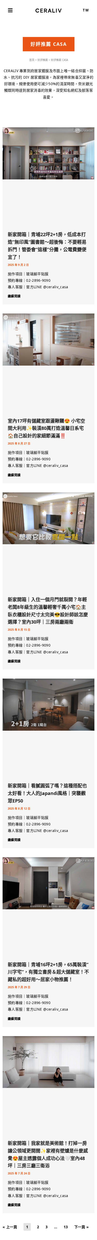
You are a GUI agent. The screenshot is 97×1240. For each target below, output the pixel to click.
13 (66, 1226)
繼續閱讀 (14, 296)
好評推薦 (43, 60)
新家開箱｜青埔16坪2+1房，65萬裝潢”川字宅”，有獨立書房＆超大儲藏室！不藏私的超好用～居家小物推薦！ (48, 972)
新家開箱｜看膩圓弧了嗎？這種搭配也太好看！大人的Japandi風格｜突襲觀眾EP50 (47, 793)
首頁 (31, 60)
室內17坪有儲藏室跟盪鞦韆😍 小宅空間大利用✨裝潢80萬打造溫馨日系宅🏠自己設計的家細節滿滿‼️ (46, 428)
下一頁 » (81, 1226)
